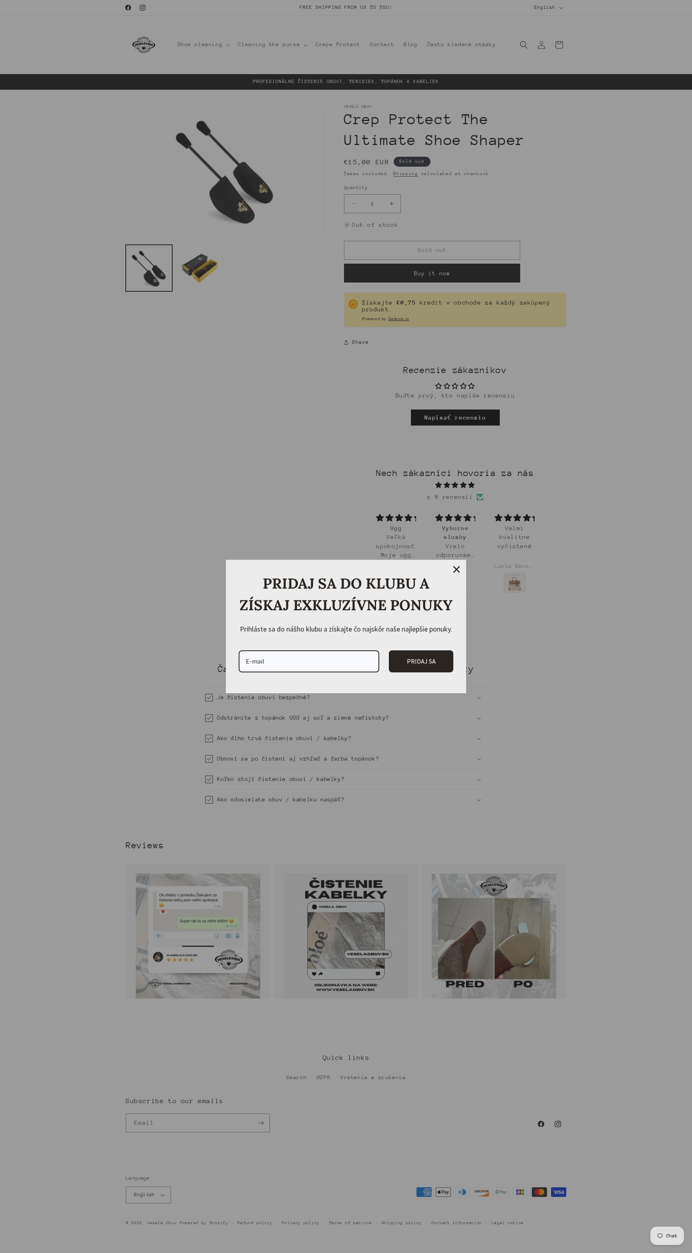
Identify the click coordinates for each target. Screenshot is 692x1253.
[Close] (456, 569)
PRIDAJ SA (421, 661)
